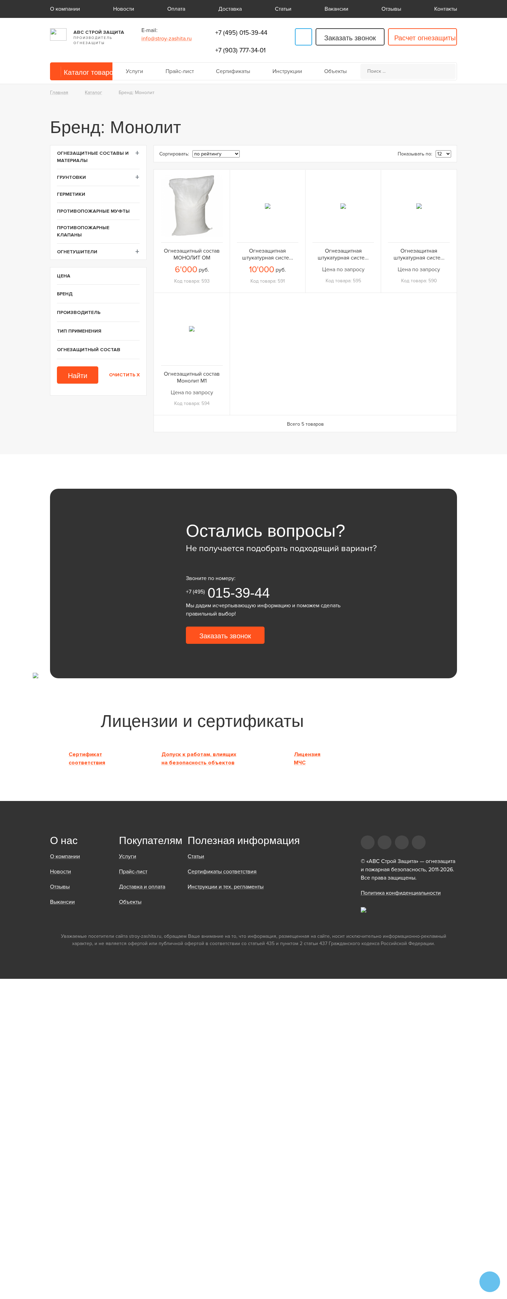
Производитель (78, 312)
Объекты (335, 71)
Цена (63, 276)
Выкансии (62, 902)
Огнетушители (77, 252)
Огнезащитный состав (88, 350)
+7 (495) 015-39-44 (241, 33)
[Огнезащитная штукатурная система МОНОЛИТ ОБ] (267, 206)
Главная (59, 92)
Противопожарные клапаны (83, 231)
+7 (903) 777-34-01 (240, 50)
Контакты (445, 9)
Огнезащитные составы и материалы (93, 156)
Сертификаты (233, 71)
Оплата (176, 9)
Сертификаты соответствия (222, 871)
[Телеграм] (303, 36)
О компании (65, 9)
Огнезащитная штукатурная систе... (267, 254)
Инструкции (287, 71)
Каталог (93, 92)
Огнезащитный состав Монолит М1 (192, 377)
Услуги (134, 71)
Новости (123, 9)
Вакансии (336, 9)
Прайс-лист (180, 71)
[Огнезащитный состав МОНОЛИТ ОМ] (191, 206)
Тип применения (79, 331)
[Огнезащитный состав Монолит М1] (191, 329)
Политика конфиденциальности (401, 893)
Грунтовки (71, 177)
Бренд (64, 294)
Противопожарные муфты (93, 211)
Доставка (230, 9)
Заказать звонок (350, 38)
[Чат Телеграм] (489, 1281)
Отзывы (391, 9)
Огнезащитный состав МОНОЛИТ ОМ (192, 254)
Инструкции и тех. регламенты (226, 886)
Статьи (283, 9)
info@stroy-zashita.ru (166, 38)
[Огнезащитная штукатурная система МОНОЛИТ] (418, 206)
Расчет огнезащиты (425, 38)
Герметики (71, 194)
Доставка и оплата (142, 886)
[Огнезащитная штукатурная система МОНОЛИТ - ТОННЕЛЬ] (343, 206)
